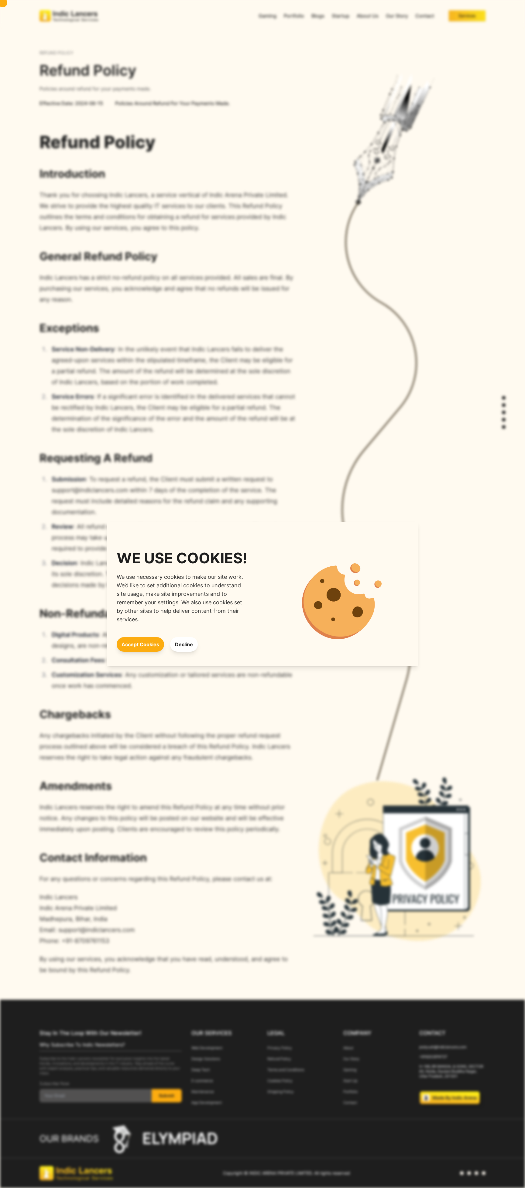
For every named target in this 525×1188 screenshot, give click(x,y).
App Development (206, 1102)
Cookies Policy (280, 1080)
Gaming (267, 16)
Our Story (397, 16)
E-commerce (202, 1080)
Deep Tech (200, 1069)
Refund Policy (279, 1059)
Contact (424, 16)
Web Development (206, 1048)
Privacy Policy (279, 1048)
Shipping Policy (280, 1091)
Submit (166, 1095)
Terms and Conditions (285, 1069)
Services (467, 15)
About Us (368, 16)
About (348, 1048)
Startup (340, 16)
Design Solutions (205, 1059)
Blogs (317, 16)
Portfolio (294, 16)
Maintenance (202, 1091)
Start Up (350, 1080)
